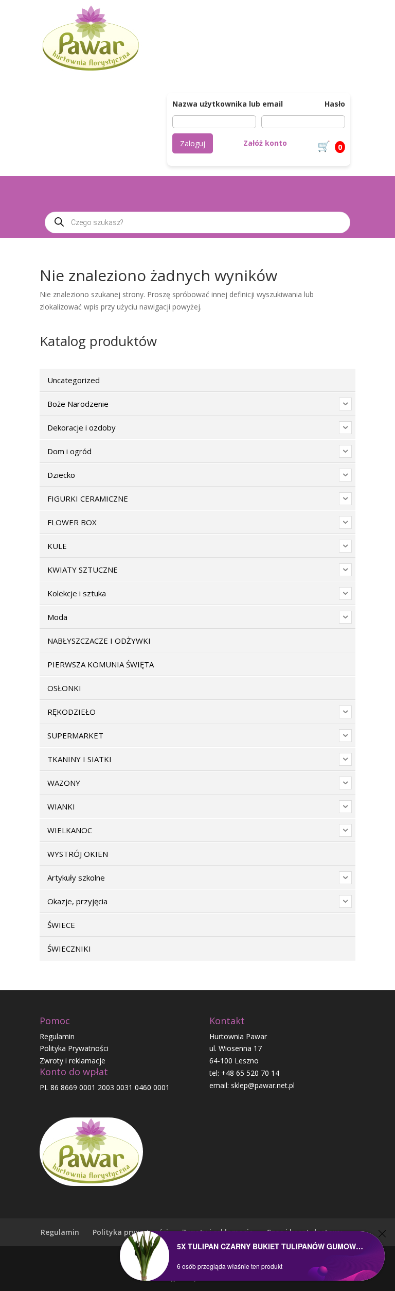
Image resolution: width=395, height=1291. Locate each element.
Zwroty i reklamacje (72, 1060)
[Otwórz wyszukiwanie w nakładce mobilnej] (197, 222)
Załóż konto (265, 143)
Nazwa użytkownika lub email (227, 104)
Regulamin (57, 1036)
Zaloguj (192, 143)
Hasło (335, 104)
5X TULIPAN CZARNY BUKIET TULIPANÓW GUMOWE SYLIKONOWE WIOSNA (272, 1246)
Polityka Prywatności (74, 1048)
